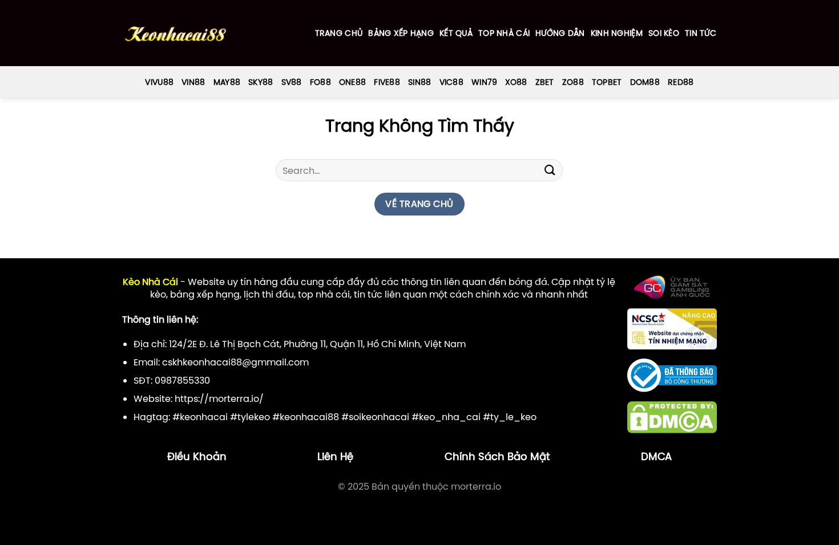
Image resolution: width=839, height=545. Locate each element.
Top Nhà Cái (504, 33)
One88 (352, 82)
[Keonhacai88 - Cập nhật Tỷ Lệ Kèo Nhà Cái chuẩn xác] (175, 33)
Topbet (607, 82)
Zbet (544, 82)
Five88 (387, 82)
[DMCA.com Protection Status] (672, 416)
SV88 (291, 82)
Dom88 (645, 82)
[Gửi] (549, 170)
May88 (226, 82)
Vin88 (193, 82)
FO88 (320, 82)
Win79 (484, 82)
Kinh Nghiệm (617, 33)
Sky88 (260, 82)
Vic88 (451, 82)
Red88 (680, 82)
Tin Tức (700, 33)
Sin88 (419, 82)
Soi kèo (663, 33)
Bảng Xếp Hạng (401, 33)
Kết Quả (456, 33)
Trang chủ (339, 33)
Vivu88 (159, 82)
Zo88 (573, 82)
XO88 (516, 82)
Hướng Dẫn (560, 33)
